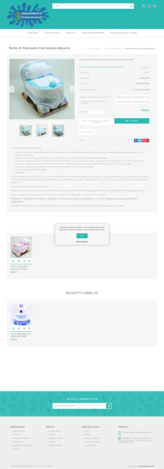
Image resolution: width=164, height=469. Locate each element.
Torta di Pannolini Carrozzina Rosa (19, 268)
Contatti (15, 449)
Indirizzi (51, 435)
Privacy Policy (17, 442)
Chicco (146, 72)
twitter (139, 140)
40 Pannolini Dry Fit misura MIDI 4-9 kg (133, 102)
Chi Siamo (16, 435)
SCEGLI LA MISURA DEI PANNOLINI (94, 97)
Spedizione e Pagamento (22, 445)
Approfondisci (82, 241)
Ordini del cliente (55, 438)
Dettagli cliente (54, 431)
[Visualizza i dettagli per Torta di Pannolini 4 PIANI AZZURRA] (21, 314)
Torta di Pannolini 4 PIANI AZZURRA (20, 335)
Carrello (154, 6)
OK (82, 236)
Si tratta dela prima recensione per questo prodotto (101, 67)
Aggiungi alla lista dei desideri (29, 261)
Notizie (87, 435)
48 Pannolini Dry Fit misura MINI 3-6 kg (133, 97)
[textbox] (90, 6)
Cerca (86, 431)
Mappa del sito (18, 431)
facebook (136, 140)
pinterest (143, 140)
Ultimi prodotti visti (92, 438)
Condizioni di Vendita (21, 438)
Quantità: (83, 112)
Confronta (24, 261)
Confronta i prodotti (92, 442)
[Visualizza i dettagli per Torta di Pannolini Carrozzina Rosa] (21, 247)
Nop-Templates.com (146, 466)
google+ (147, 140)
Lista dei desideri (55, 445)
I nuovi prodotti (90, 445)
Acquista (13, 261)
